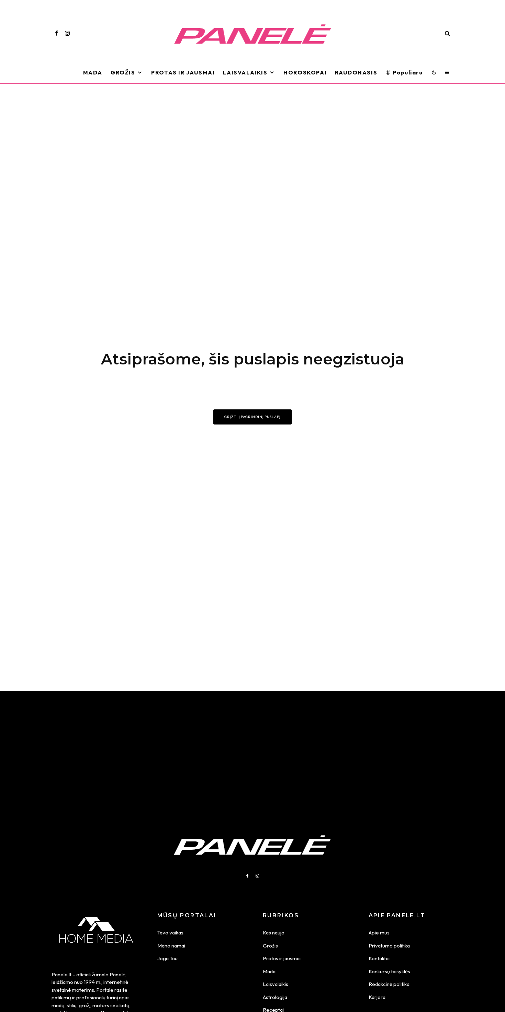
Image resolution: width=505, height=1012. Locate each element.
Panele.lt (61, 974)
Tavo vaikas (170, 932)
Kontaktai (379, 958)
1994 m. (92, 982)
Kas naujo (273, 932)
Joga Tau (167, 958)
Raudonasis (356, 72)
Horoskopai (305, 72)
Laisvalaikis (245, 72)
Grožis (123, 72)
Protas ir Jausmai (183, 72)
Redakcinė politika (389, 984)
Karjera (377, 997)
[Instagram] (67, 33)
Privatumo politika (389, 945)
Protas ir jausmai (282, 958)
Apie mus (379, 932)
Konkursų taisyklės (389, 971)
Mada (92, 72)
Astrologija (275, 997)
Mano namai (171, 945)
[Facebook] (56, 33)
